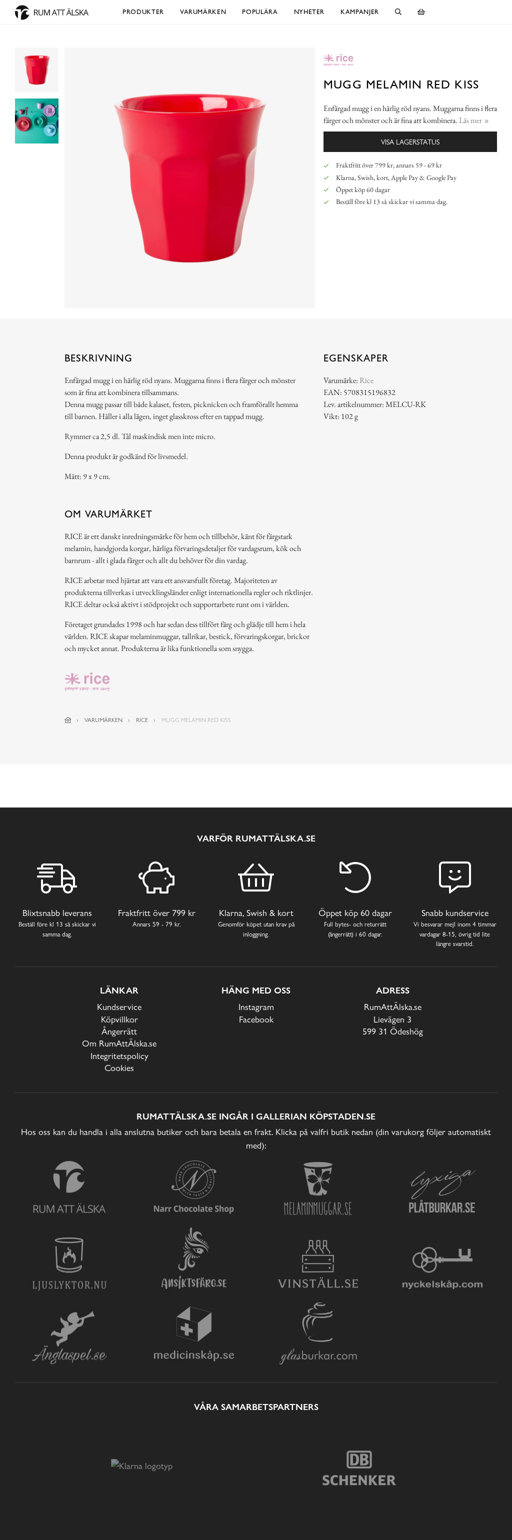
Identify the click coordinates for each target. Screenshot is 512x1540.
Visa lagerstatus (410, 142)
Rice (367, 380)
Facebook (256, 1019)
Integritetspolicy (119, 1055)
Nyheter (309, 12)
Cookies (119, 1067)
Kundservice (119, 1007)
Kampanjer (359, 12)
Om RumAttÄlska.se (119, 1043)
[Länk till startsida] (68, 720)
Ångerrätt (119, 1031)
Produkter (143, 12)
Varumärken (203, 12)
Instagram (256, 1007)
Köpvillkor (119, 1019)
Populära (260, 12)
